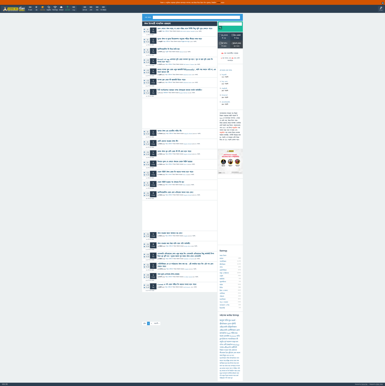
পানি (226, 320)
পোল (91, 10)
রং (230, 355)
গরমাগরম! (42, 10)
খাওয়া (226, 350)
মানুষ (222, 320)
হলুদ (223, 375)
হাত (238, 363)
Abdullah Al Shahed (189, 259)
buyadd (224, 74)
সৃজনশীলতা (223, 282)
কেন (235, 353)
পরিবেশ (222, 296)
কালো (227, 368)
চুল (221, 339)
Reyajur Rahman (183, 93)
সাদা (235, 360)
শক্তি (228, 358)
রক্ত (236, 333)
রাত (228, 355)
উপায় (231, 363)
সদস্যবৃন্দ (61, 10)
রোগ (238, 330)
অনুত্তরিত (49, 10)
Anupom (185, 236)
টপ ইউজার (103, 10)
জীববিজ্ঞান (166, 93)
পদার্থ (233, 320)
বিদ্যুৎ (224, 355)
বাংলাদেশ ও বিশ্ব (224, 305)
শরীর (233, 333)
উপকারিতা (233, 358)
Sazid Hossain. (186, 287)
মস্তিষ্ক (227, 360)
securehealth (226, 102)
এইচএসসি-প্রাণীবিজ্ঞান (228, 330)
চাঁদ (232, 353)
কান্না (229, 378)
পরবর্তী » (156, 323)
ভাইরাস (234, 373)
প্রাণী (225, 344)
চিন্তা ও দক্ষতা (169, 174)
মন (226, 371)
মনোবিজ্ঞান (223, 299)
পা (233, 368)
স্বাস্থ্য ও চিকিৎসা (165, 31)
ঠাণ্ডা (235, 363)
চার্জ (237, 375)
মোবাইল (226, 336)
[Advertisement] (179, 113)
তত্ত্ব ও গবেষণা (224, 302)
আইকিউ (222, 279)
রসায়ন (221, 258)
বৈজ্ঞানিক (230, 344)
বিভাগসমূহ (55, 10)
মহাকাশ (229, 342)
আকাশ (231, 375)
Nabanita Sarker (187, 75)
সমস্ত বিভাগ (223, 255)
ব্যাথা (226, 366)
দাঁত (221, 375)
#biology (236, 344)
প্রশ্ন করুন (67, 10)
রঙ (220, 371)
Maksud (181, 52)
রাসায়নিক (223, 333)
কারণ (238, 353)
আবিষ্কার (222, 363)
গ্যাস (230, 368)
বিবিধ (221, 288)
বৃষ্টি (229, 353)
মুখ (232, 378)
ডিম (226, 353)
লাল (238, 358)
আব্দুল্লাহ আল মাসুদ (185, 41)
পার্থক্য (222, 347)
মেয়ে (238, 371)
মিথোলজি (222, 308)
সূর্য (225, 341)
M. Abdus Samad (188, 277)
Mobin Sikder (379, 384)
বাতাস (238, 366)
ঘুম (229, 320)
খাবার (231, 360)
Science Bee (364, 384)
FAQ (74, 10)
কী (237, 339)
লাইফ (221, 285)
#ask (229, 333)
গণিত (221, 267)
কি (228, 371)
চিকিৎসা (224, 339)
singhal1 (224, 88)
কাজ (221, 355)
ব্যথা (238, 373)
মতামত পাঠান (5, 384)
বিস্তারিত (231, 371)
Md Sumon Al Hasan (189, 64)
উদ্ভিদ (235, 368)
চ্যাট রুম (85, 10)
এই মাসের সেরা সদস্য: (226, 70)
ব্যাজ (97, 10)
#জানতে (234, 350)
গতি (226, 378)
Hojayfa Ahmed (188, 134)
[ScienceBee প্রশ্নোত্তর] (13, 9)
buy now (224, 81)
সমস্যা (223, 371)
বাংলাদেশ (225, 373)
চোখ (229, 323)
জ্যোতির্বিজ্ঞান (223, 270)
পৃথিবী (233, 323)
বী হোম (30, 10)
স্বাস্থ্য (233, 342)
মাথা (236, 342)
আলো (221, 336)
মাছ (228, 363)
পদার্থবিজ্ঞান (223, 261)
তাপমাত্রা (233, 366)
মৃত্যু (221, 373)
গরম (229, 350)
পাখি (238, 368)
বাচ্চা (235, 371)
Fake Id (185, 164)
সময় (234, 375)
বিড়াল (227, 375)
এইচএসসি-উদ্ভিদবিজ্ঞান (228, 326)
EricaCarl (224, 95)
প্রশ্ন (36, 10)
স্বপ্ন (223, 366)
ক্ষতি (238, 336)
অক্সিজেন (222, 378)
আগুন (221, 360)
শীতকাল (222, 353)
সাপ (233, 355)
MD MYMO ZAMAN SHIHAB (187, 31)
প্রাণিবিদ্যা (222, 293)
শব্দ (238, 360)
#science (233, 336)
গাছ (224, 360)
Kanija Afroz (187, 246)
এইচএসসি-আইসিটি (230, 347)
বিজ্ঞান (222, 350)
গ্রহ (220, 368)
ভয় (229, 366)
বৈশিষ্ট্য (230, 373)
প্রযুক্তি (167, 52)
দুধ (226, 363)
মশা (221, 366)
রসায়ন (223, 368)
